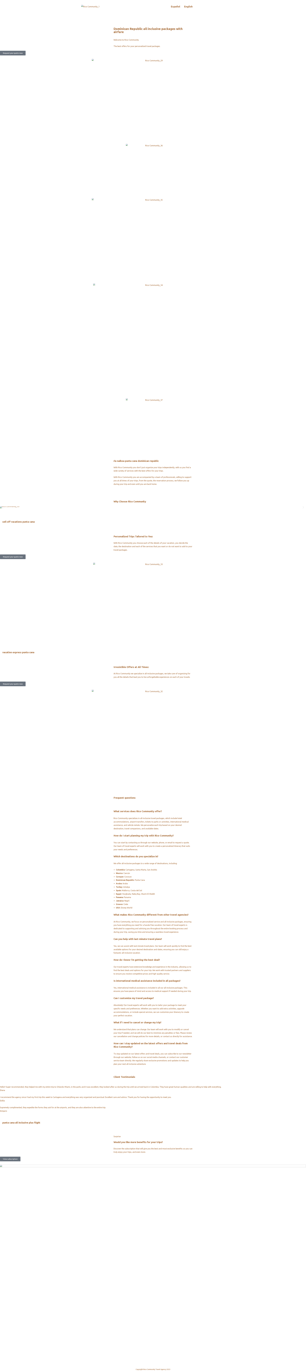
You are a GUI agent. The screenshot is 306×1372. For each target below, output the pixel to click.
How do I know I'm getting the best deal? (137, 959)
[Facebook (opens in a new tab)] (203, 6)
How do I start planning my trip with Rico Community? (144, 835)
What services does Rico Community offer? (138, 811)
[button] (2, 507)
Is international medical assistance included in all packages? (147, 980)
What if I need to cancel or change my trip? (137, 1022)
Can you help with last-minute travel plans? (138, 939)
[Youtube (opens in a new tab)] (215, 6)
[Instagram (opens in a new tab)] (207, 6)
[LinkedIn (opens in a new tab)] (211, 6)
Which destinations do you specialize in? (136, 856)
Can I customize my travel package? (134, 998)
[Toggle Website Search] (197, 6)
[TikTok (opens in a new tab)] (224, 6)
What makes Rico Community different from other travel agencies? (151, 914)
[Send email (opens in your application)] (220, 6)
